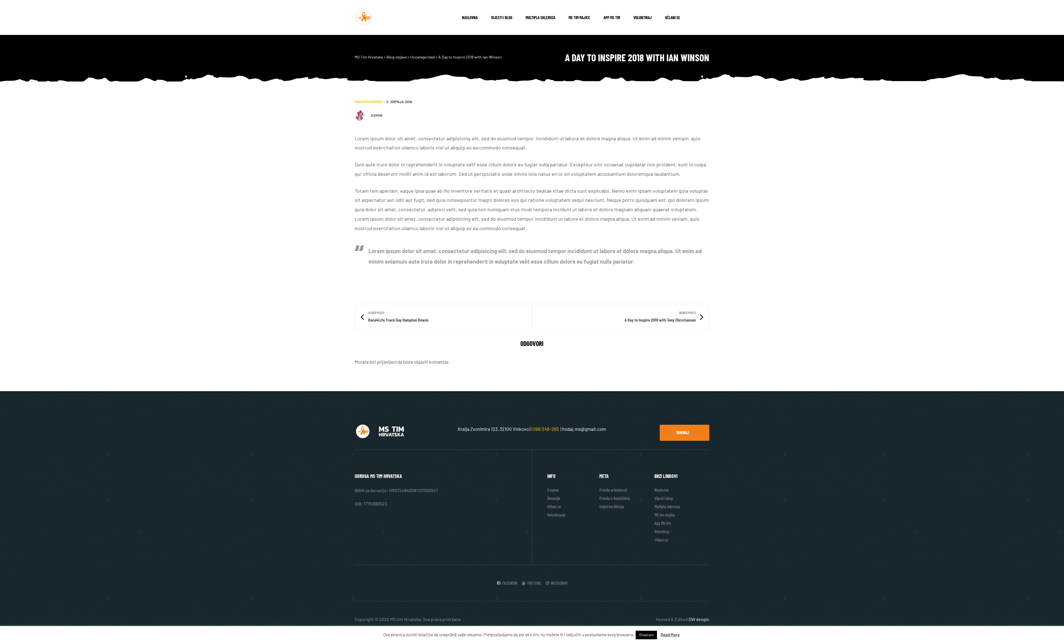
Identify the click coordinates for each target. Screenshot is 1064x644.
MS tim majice (579, 17)
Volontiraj (642, 17)
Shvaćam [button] (646, 635)
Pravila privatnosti (613, 489)
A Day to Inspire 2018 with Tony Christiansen (620, 317)
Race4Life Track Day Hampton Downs (443, 317)
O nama (553, 489)
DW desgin (699, 619)
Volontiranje (556, 514)
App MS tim (611, 17)
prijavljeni (387, 362)
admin (377, 115)
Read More (670, 634)
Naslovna (470, 17)
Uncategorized (368, 102)
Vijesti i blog (501, 17)
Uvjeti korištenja (611, 506)
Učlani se (672, 17)
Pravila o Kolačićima (614, 498)
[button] (684, 433)
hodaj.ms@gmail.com (584, 429)
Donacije (553, 498)
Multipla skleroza (540, 17)
